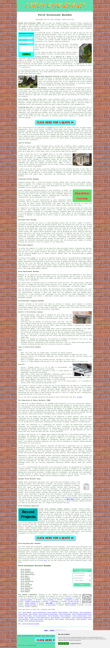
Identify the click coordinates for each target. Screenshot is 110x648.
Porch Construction (39, 615)
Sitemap (19, 635)
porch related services (31, 497)
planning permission (37, 58)
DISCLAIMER (88, 11)
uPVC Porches (73, 612)
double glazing (30, 603)
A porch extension (29, 25)
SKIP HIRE (49, 603)
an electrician (51, 605)
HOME (70, 11)
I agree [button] (60, 643)
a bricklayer (68, 598)
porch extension (25, 89)
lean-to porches (23, 495)
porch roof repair (24, 250)
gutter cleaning (70, 605)
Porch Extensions (85, 612)
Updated (47, 635)
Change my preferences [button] (75, 643)
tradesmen (75, 596)
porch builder (58, 71)
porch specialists (86, 132)
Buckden (49, 127)
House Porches (63, 612)
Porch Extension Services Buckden (34, 566)
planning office (54, 70)
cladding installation (32, 601)
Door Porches (33, 614)
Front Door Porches (25, 615)
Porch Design (27, 612)
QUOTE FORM (69, 499)
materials (42, 44)
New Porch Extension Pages (27, 635)
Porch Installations (79, 615)
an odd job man (73, 601)
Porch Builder (55, 617)
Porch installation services (42, 553)
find (23, 546)
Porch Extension (65, 615)
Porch (20, 127)
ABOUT (78, 11)
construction (80, 403)
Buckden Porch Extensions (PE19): (30, 23)
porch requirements (85, 497)
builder (48, 33)
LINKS (74, 11)
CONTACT (82, 11)
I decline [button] (66, 643)
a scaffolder (54, 601)
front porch (75, 224)
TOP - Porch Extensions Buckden (28, 623)
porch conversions (31, 494)
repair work (22, 259)
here (45, 560)
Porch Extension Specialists (48, 614)
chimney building (30, 605)
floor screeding (48, 599)
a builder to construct (45, 533)
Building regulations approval (81, 78)
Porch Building (53, 615)
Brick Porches (52, 612)
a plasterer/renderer (25, 599)
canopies (21, 387)
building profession (80, 434)
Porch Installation (39, 612)
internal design (40, 54)
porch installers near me (26, 524)
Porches (79, 397)
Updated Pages (37, 635)
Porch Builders (30, 617)
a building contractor (71, 603)
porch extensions (43, 136)
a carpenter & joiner (71, 599)
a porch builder (31, 598)
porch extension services (61, 502)
